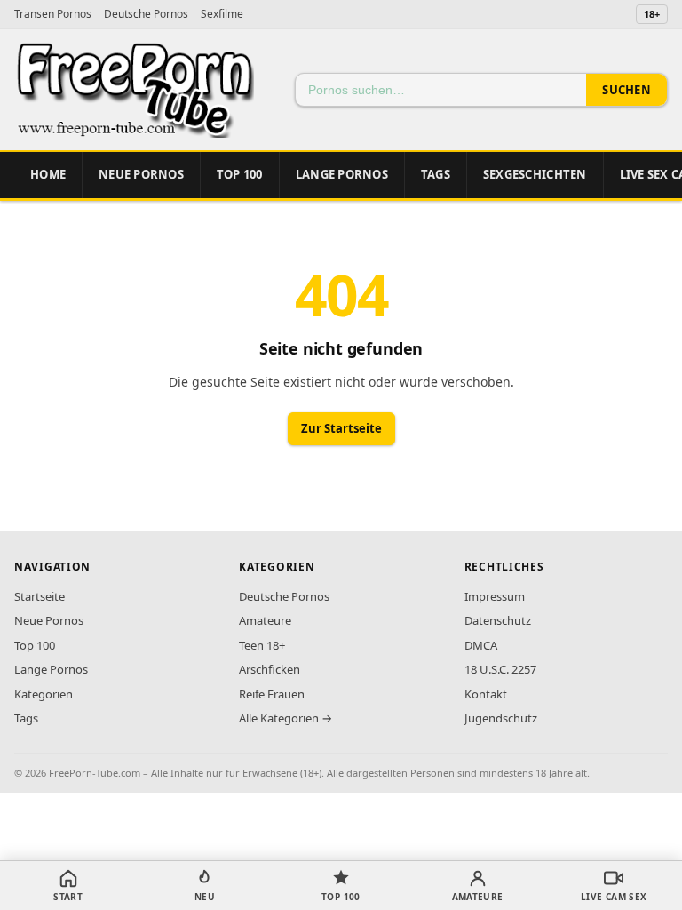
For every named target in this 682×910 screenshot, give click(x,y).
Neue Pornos (141, 174)
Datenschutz (497, 620)
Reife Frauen (272, 694)
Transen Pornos (52, 13)
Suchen (626, 90)
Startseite (39, 596)
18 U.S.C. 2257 (500, 669)
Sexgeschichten (535, 174)
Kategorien (43, 694)
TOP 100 (240, 174)
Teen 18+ (262, 645)
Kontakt (485, 694)
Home (48, 174)
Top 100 (34, 645)
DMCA (480, 645)
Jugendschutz (500, 718)
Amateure (265, 620)
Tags (435, 174)
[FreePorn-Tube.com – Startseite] (134, 90)
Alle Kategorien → (285, 718)
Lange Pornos (342, 174)
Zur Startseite (341, 428)
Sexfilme (222, 13)
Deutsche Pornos (146, 13)
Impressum (494, 596)
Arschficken (269, 669)
